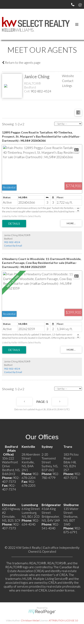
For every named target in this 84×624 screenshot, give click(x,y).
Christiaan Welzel (30, 620)
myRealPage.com (42, 612)
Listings (67, 85)
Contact (67, 81)
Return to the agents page (22, 62)
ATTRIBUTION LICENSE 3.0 (63, 620)
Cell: (27, 91)
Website (68, 76)
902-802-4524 (41, 91)
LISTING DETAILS (14, 223)
